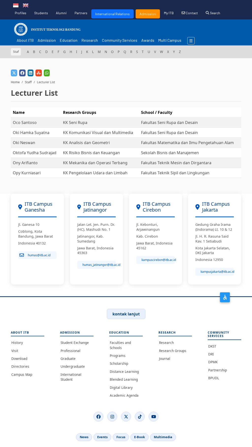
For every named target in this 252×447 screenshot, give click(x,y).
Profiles (20, 13)
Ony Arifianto (25, 162)
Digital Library (121, 387)
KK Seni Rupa (75, 122)
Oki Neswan (24, 142)
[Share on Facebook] (22, 72)
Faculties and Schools (120, 345)
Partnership (217, 370)
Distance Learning (124, 371)
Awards (147, 40)
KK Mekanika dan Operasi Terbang (95, 162)
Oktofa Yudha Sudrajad (34, 152)
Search (214, 13)
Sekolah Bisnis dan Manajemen (170, 152)
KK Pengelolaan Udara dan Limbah (95, 173)
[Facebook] (98, 416)
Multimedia (163, 437)
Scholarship (119, 363)
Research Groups (172, 350)
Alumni (61, 13)
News (84, 437)
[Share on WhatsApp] (47, 72)
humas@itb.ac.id (39, 255)
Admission (148, 14)
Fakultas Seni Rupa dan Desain (169, 122)
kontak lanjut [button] (126, 314)
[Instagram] (112, 416)
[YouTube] (153, 416)
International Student (71, 377)
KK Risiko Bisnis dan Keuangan (91, 152)
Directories (20, 366)
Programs (118, 355)
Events (102, 437)
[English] (26, 5)
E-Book (139, 437)
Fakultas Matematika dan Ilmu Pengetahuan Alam (187, 142)
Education (69, 40)
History (17, 342)
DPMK (213, 362)
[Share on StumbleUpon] (38, 72)
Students (41, 13)
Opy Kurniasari (27, 173)
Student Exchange (75, 342)
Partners (81, 13)
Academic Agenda (124, 395)
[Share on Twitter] (14, 72)
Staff (28, 82)
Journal (164, 358)
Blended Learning (124, 379)
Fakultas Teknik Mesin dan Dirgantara (176, 162)
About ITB (25, 40)
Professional (70, 350)
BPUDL (213, 378)
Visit (14, 350)
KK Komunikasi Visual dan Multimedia (98, 132)
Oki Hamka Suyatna (31, 132)
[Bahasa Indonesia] (16, 5)
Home (15, 82)
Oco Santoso (25, 122)
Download (19, 358)
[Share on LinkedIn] (30, 72)
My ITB (169, 13)
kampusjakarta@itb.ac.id (217, 272)
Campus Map (21, 374)
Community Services (119, 40)
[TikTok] (140, 416)
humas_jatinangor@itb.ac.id (99, 265)
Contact (191, 13)
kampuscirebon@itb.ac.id (158, 260)
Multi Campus (169, 40)
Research (89, 40)
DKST (212, 346)
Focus (120, 437)
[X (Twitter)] (126, 416)
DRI (211, 354)
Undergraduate (73, 366)
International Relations (112, 14)
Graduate (68, 358)
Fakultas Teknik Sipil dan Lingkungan (175, 173)
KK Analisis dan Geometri (86, 142)
